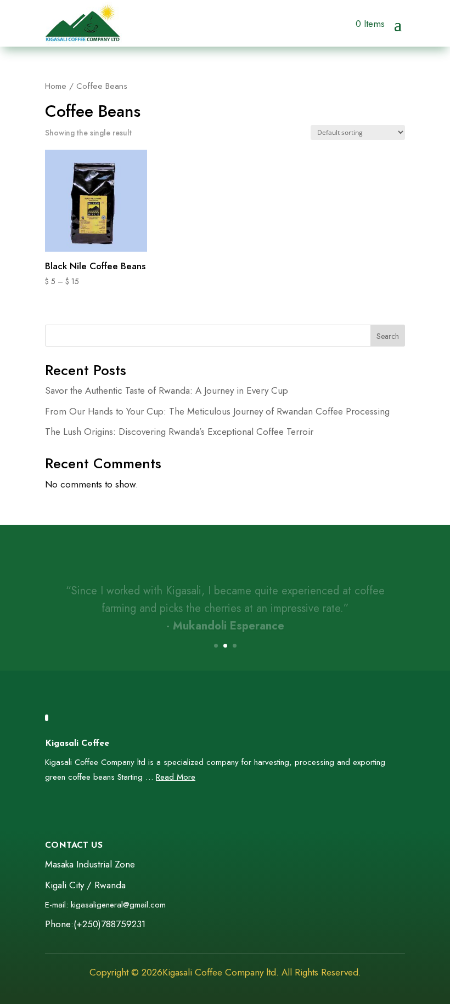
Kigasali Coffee (77, 743)
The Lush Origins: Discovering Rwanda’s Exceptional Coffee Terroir (179, 431)
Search (387, 336)
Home (55, 86)
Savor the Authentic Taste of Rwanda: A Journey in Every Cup (166, 390)
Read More (175, 777)
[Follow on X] (71, 810)
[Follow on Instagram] (93, 810)
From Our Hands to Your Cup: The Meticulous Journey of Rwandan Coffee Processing (217, 411)
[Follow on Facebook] (49, 810)
